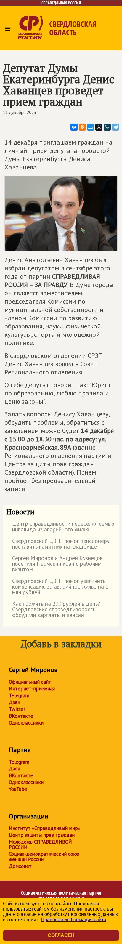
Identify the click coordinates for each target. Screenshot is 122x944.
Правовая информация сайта (73, 919)
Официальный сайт (30, 682)
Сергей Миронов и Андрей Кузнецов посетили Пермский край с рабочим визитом (54, 564)
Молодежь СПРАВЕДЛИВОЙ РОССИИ (40, 844)
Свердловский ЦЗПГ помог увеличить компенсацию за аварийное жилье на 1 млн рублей (57, 587)
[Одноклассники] (82, 127)
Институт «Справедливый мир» (44, 828)
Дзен (14, 702)
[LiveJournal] (107, 127)
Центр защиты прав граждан (42, 835)
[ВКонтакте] (74, 127)
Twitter (17, 709)
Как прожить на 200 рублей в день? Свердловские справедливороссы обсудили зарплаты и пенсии (53, 609)
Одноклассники (26, 722)
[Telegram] (115, 127)
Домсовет (20, 866)
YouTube (18, 789)
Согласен (61, 935)
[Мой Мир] (90, 127)
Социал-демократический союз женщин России (44, 856)
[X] (98, 127)
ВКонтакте (21, 716)
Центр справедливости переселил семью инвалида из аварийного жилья (60, 527)
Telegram (19, 695)
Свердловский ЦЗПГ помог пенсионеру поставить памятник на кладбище (58, 544)
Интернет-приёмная (32, 688)
